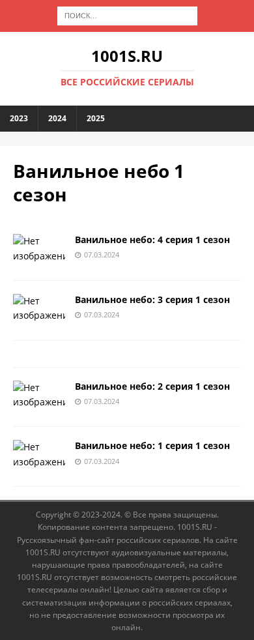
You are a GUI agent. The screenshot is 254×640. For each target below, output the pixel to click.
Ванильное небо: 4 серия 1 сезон (152, 239)
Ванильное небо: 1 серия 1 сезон (152, 445)
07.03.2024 (101, 254)
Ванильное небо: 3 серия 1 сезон (152, 299)
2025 (96, 118)
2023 (19, 118)
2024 (57, 118)
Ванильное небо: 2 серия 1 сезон (152, 386)
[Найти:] (127, 14)
